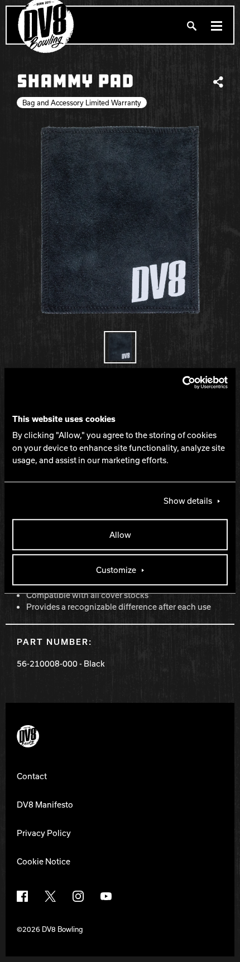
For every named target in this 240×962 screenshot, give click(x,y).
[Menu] (216, 25)
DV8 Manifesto (45, 804)
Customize (116, 570)
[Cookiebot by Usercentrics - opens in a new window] (179, 382)
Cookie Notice (43, 861)
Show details (188, 501)
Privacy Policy (44, 832)
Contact (32, 775)
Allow (120, 535)
